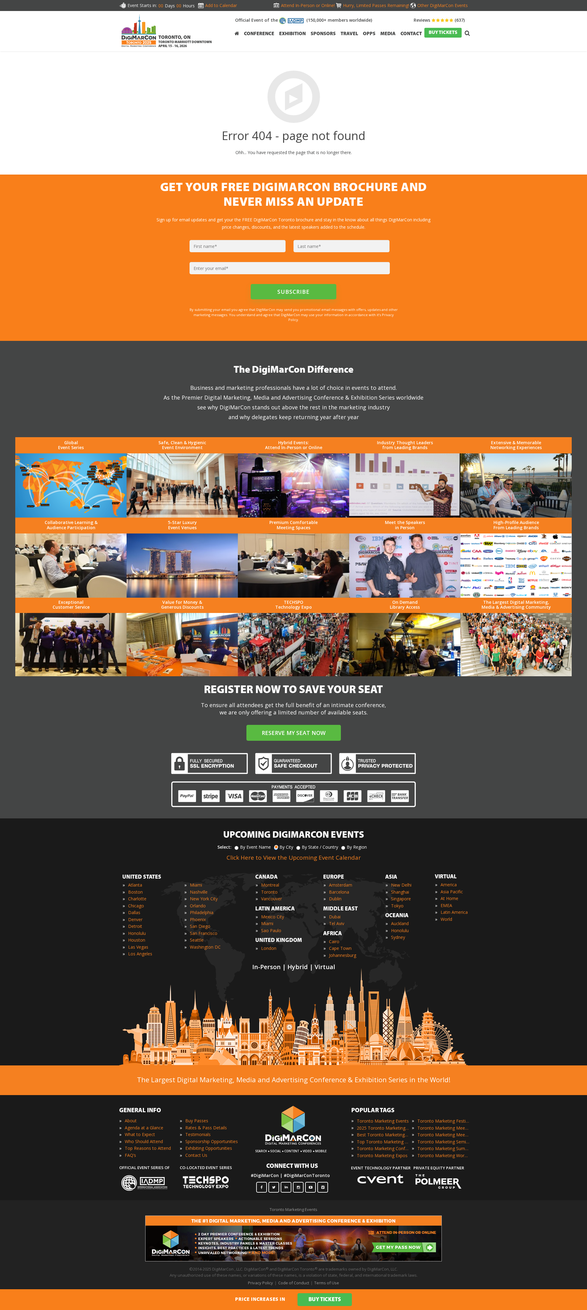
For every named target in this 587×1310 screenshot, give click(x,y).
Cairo (334, 941)
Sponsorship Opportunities (211, 1141)
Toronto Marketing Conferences (383, 1148)
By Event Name (255, 847)
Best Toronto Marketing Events (383, 1135)
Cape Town (340, 948)
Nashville (199, 892)
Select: (224, 847)
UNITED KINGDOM (278, 940)
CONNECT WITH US (292, 1166)
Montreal (270, 885)
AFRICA (332, 934)
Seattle (197, 940)
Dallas (134, 912)
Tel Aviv (336, 923)
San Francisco (203, 933)
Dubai (335, 917)
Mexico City (272, 917)
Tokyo (397, 906)
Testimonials (198, 1134)
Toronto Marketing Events (383, 1121)
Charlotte (137, 899)
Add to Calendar (221, 5)
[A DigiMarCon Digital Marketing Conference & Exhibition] (293, 1148)
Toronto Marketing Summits (443, 1148)
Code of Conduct (293, 1283)
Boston (135, 892)
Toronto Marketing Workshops (443, 1155)
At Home (449, 898)
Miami (196, 885)
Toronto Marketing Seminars (443, 1142)
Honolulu (137, 933)
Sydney (398, 937)
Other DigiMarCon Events (442, 5)
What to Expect (140, 1134)
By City (286, 847)
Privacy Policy (260, 1283)
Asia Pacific (452, 892)
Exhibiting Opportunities (208, 1148)
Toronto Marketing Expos (382, 1155)
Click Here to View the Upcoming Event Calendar (294, 858)
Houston (136, 940)
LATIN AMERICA (275, 909)
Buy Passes (196, 1121)
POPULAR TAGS (372, 1111)
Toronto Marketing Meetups (443, 1135)
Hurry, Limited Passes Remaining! (376, 5)
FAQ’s (130, 1155)
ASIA (391, 877)
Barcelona (339, 892)
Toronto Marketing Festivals (443, 1121)
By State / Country (320, 847)
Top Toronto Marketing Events (383, 1142)
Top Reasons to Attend (148, 1148)
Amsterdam (340, 885)
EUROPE (333, 877)
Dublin (335, 899)
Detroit (135, 926)
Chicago (136, 906)
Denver (135, 919)
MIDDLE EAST (340, 909)
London (268, 948)
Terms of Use (326, 1283)
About (131, 1121)
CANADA (266, 877)
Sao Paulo (271, 930)
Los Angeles (140, 954)
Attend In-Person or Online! (308, 5)
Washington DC (205, 947)
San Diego (200, 926)
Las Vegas (138, 947)
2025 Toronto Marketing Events (383, 1128)
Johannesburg (342, 955)
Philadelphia (201, 912)
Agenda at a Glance (144, 1128)
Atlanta (135, 885)
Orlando (198, 906)
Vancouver (271, 899)
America (449, 884)
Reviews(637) (439, 20)
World (446, 919)
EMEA (446, 905)
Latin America (454, 912)
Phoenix (198, 919)
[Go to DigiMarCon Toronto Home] (138, 48)
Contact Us (196, 1155)
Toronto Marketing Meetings (443, 1128)
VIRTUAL (446, 877)
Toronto (269, 892)
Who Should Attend (144, 1141)
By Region (357, 847)
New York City (204, 899)
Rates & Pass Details (206, 1128)
